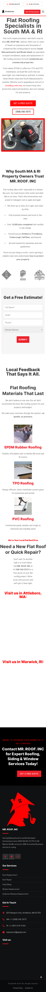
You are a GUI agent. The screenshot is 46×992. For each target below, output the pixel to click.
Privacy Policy (18, 988)
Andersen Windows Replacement (15, 894)
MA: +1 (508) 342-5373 (16, 919)
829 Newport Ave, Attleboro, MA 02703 (23, 913)
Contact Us (29, 988)
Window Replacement (11, 889)
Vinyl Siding (6, 884)
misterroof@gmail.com (16, 932)
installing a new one (13, 85)
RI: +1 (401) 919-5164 (15, 926)
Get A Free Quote (32, 12)
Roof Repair (7, 880)
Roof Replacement (9, 875)
